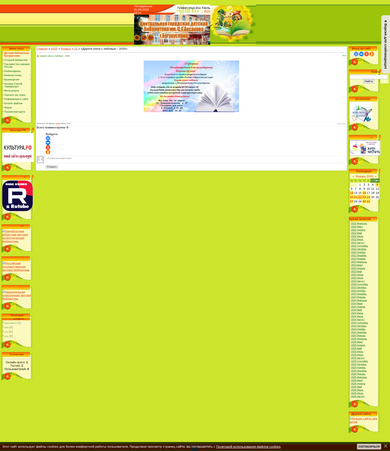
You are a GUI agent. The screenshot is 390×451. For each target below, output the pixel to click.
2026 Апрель (358, 383)
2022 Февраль (359, 223)
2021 (6, 336)
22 (76, 48)
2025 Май (356, 348)
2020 (6, 332)
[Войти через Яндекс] (48, 147)
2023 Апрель (358, 268)
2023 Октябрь (358, 287)
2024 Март (357, 303)
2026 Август (358, 396)
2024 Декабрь (359, 332)
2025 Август (358, 358)
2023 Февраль (359, 262)
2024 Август (358, 319)
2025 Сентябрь (359, 361)
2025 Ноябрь (358, 367)
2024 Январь (358, 297)
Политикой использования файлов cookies (248, 446)
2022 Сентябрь (359, 246)
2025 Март (357, 342)
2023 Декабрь (359, 294)
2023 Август (358, 281)
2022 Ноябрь (358, 252)
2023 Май (356, 271)
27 (351, 201)
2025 (54, 48)
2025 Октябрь (358, 364)
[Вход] (151, 36)
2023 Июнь (357, 274)
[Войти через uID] (48, 138)
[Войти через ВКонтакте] (48, 142)
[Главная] (137, 36)
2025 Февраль (359, 339)
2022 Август (358, 242)
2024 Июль (357, 316)
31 (368, 201)
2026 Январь (358, 374)
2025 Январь (358, 335)
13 (351, 192)
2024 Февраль (359, 300)
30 (364, 201)
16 (364, 192)
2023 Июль (357, 278)
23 (364, 197)
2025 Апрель (358, 345)
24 (368, 197)
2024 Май (356, 310)
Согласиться (369, 446)
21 (355, 197)
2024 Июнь (357, 313)
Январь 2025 (364, 176)
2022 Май (356, 233)
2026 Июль (357, 393)
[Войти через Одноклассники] (48, 152)
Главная (42, 48)
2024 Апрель (358, 306)
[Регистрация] (144, 36)
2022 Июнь (357, 236)
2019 (6, 328)
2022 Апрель (358, 230)
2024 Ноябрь (358, 329)
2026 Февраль (359, 377)
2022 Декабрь (359, 255)
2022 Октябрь (358, 249)
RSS (207, 11)
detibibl (58, 123)
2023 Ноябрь (358, 290)
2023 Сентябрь (359, 284)
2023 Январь (358, 258)
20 (351, 197)
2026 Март (357, 380)
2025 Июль (357, 355)
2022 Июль (357, 239)
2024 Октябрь (358, 326)
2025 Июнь (357, 351)
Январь (66, 48)
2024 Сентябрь (359, 323)
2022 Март (357, 226)
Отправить (52, 167)
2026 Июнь (357, 390)
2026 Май (356, 387)
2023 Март (357, 265)
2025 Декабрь (359, 371)
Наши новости (10, 323)
